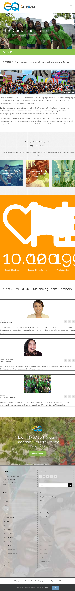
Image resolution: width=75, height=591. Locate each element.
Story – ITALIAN (8, 533)
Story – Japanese (8, 537)
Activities (6, 501)
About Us (6, 497)
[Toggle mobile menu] (71, 5)
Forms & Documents (9, 517)
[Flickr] (51, 476)
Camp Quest (10, 485)
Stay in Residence (44, 517)
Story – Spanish (8, 562)
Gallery (42, 500)
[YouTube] (47, 476)
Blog (41, 492)
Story (5, 525)
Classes (6, 509)
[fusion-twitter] (69, 321)
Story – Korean (7, 541)
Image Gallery (43, 505)
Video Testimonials (45, 561)
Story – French (7, 529)
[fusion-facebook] (65, 321)
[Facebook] (40, 476)
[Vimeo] (55, 476)
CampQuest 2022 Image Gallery (48, 496)
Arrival (5, 505)
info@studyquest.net (12, 482)
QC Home (6, 521)
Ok (55, 587)
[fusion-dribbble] (73, 321)
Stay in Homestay (44, 513)
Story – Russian (8, 557)
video (5, 566)
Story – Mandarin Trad (9, 545)
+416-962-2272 (11, 479)
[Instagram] (44, 476)
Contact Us (7, 513)
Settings (46, 587)
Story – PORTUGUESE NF (10, 553)
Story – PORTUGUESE (9, 549)
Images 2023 (43, 509)
